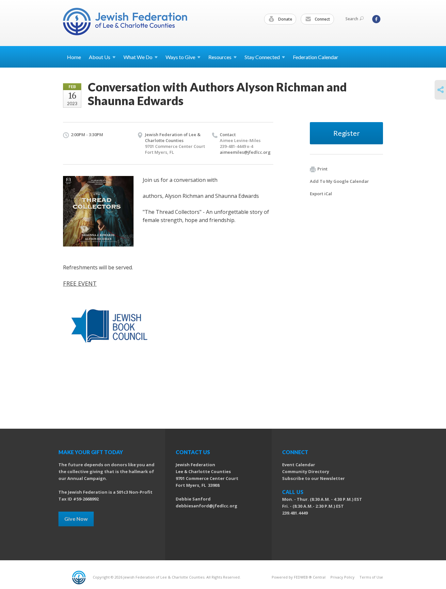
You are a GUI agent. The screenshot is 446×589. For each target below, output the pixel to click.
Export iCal (321, 194)
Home (74, 57)
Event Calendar (298, 465)
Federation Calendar (315, 57)
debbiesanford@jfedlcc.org (206, 506)
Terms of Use (371, 577)
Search (351, 19)
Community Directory (305, 471)
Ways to (180, 57)
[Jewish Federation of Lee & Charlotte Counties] (125, 23)
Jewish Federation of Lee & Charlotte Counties (172, 137)
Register (346, 133)
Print (322, 169)
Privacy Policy (342, 577)
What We (137, 57)
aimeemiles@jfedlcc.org (245, 152)
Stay (262, 57)
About (99, 57)
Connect (322, 19)
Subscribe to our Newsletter (313, 478)
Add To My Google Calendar (339, 181)
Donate (284, 19)
